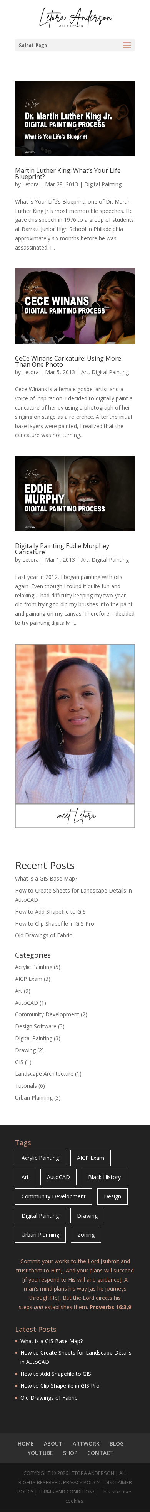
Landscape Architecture (44, 1073)
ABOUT (53, 1443)
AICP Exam (28, 978)
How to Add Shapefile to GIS (50, 911)
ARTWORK (86, 1443)
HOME (26, 1443)
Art (84, 372)
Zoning (86, 1234)
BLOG (117, 1443)
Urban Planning (34, 1097)
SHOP (70, 1452)
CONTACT (100, 1452)
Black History (104, 1177)
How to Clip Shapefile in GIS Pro (54, 923)
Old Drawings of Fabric (43, 935)
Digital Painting (103, 184)
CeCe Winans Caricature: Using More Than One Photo (68, 361)
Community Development (47, 1014)
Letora (30, 184)
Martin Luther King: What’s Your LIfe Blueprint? (68, 173)
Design (112, 1196)
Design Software (36, 1026)
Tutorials (26, 1085)
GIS (19, 1062)
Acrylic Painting (33, 966)
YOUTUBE (40, 1452)
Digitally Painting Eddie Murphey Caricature (62, 549)
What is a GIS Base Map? (46, 878)
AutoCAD (26, 1002)
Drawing (25, 1050)
